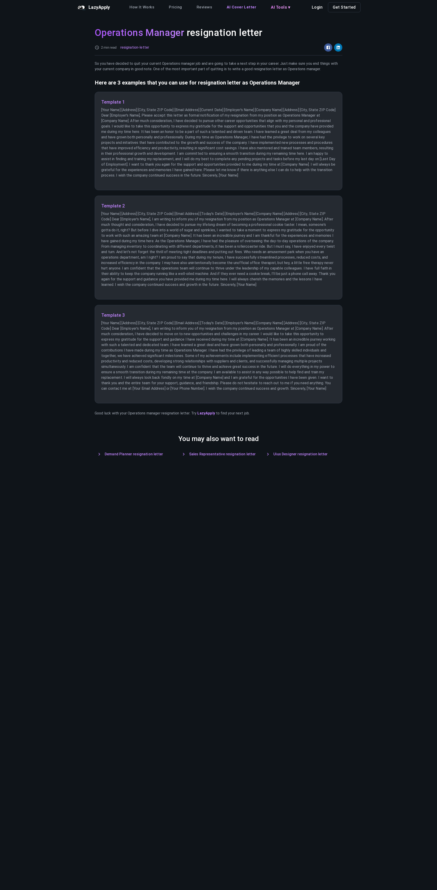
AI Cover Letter (241, 7)
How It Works (142, 7)
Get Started (344, 7)
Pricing (175, 7)
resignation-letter (134, 47)
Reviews (204, 7)
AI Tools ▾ (280, 7)
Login (317, 7)
